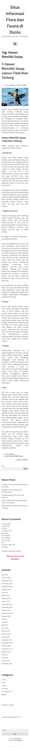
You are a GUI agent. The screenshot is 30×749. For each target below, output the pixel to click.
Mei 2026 (5, 574)
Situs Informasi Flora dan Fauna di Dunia (15, 19)
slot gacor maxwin (8, 705)
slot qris (4, 528)
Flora (3, 682)
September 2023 (7, 649)
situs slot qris (6, 540)
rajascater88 (6, 524)
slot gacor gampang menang (11, 551)
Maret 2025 (6, 595)
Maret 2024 (6, 631)
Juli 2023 (4, 654)
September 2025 (7, 586)
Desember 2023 (7, 640)
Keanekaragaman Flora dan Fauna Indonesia (13, 496)
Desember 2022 (7, 663)
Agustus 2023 (6, 651)
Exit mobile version (15, 747)
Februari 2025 (6, 598)
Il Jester (20, 740)
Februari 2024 (6, 634)
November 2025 (7, 583)
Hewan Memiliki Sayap (16, 456)
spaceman (5, 533)
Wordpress (18, 739)
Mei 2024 (5, 625)
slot (3, 542)
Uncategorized (6, 691)
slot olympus (6, 537)
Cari (3, 466)
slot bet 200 (6, 526)
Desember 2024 (7, 604)
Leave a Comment (22, 460)
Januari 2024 (6, 637)
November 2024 (7, 607)
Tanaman (5, 688)
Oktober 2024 (6, 610)
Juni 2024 (5, 622)
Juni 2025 (5, 592)
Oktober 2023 (6, 646)
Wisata (4, 694)
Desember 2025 (7, 580)
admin (24, 85)
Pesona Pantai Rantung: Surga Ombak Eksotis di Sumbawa (14, 501)
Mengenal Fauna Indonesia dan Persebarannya (12, 490)
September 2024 (7, 613)
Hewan (12, 454)
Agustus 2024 (6, 616)
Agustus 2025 (6, 589)
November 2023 (7, 643)
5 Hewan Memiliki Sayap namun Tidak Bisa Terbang (15, 70)
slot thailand (6, 535)
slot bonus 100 (6, 531)
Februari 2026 (6, 577)
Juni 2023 (5, 657)
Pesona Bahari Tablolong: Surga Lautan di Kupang (15, 506)
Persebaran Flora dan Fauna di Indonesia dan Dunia (15, 485)
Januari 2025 (6, 601)
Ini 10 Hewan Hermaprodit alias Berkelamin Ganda (14, 237)
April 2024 (5, 628)
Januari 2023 (6, 660)
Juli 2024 (4, 619)
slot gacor (5, 547)
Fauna (4, 679)
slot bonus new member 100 (11, 717)
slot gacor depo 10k (8, 544)
